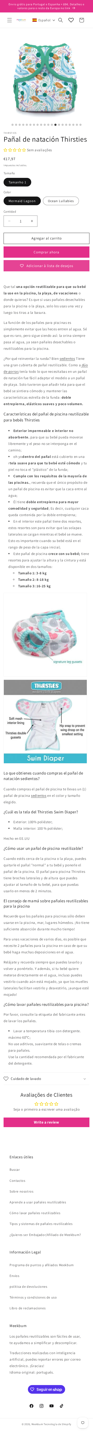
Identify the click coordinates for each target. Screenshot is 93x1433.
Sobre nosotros (21, 1191)
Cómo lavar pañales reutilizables (35, 1213)
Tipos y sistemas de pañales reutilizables (41, 1224)
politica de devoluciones (28, 1286)
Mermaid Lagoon (22, 201)
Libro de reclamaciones (28, 1308)
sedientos (67, 358)
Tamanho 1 (17, 182)
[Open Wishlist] (71, 20)
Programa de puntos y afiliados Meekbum (42, 1265)
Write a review (46, 1122)
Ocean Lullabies (61, 201)
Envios (15, 1276)
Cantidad (10, 212)
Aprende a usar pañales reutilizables (38, 1202)
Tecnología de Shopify (57, 1424)
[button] (9, 20)
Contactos (17, 1180)
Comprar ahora (46, 252)
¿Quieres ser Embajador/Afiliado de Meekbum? (45, 1235)
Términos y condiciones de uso (33, 1297)
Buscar (15, 1169)
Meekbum (37, 1424)
